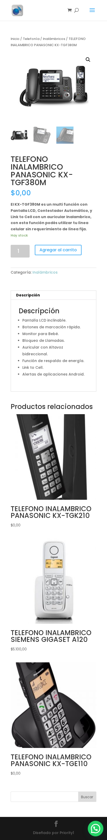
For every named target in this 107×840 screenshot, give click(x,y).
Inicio (15, 38)
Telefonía (31, 38)
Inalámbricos (54, 38)
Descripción (28, 295)
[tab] (53, 295)
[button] (95, 828)
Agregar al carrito (58, 250)
